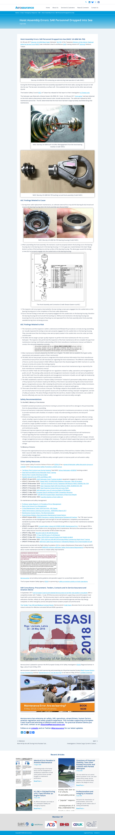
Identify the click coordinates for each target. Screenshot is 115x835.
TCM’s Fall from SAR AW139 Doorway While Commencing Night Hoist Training (65, 539)
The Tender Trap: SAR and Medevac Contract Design (37, 605)
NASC (37, 44)
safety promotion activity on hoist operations (73, 581)
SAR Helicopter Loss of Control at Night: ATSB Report (53, 490)
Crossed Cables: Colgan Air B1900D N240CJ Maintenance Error (58, 526)
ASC (39, 93)
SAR (64, 44)
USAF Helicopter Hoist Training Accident (49, 479)
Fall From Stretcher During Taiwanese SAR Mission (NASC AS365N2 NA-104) (65, 483)
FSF (57, 545)
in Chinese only (85, 93)
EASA (46, 581)
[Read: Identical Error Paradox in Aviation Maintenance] (24, 773)
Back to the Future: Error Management (34, 506)
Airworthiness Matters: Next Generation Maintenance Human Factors (44, 515)
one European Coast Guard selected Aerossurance (49, 593)
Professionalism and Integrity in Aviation (84, 792)
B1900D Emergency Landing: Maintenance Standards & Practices (56, 517)
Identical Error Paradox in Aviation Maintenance (44, 761)
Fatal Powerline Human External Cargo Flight (54, 488)
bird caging (78, 96)
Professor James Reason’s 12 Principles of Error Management (41, 504)
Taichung (82, 44)
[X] (96, 2)
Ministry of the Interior (80, 42)
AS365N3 (73, 470)
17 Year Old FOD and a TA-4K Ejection (48, 535)
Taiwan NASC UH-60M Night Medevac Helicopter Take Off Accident (61, 481)
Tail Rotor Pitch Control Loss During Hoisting (36, 470)
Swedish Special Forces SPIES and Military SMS (36, 477)
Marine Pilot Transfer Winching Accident (35, 475)
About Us (55, 8)
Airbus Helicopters (64, 470)
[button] (86, 2)
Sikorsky (33, 42)
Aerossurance (24, 578)
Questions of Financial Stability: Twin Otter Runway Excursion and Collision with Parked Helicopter (85, 764)
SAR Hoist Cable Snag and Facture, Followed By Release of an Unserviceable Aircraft (65, 542)
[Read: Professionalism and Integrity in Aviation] (66, 800)
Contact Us (94, 8)
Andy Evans (67, 605)
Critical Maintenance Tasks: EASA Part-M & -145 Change (39, 508)
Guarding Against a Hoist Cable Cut (51, 497)
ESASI (78, 665)
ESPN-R (57, 464)
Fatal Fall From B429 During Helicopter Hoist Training (39, 472)
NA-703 (59, 42)
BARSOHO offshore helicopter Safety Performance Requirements (62, 547)
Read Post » (38, 781)
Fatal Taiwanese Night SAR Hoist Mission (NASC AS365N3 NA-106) (61, 486)
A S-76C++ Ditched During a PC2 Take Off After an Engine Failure (44, 793)
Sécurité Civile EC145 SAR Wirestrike (47, 533)
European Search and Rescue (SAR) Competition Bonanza (54, 492)
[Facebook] (99, 2)
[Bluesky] (93, 2)
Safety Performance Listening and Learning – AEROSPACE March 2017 (44, 511)
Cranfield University (86, 673)
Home (48, 8)
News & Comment (83, 8)
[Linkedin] (89, 2)
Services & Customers (68, 8)
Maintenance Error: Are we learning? (50, 673)
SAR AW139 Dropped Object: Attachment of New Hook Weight (57, 495)
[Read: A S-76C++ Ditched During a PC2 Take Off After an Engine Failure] (24, 800)
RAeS (82, 670)
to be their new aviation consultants (76, 593)
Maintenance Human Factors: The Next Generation (38, 513)
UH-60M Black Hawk (43, 42)
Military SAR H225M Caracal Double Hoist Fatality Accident (54, 537)
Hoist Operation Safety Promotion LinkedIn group (46, 467)
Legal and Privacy (88, 833)
